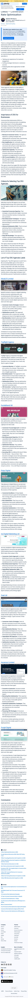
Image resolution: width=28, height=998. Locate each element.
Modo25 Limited (7, 279)
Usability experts (17, 958)
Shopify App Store (8, 981)
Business (3, 23)
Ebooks (2, 933)
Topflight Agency (7, 342)
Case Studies (3, 931)
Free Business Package (18, 942)
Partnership (16, 928)
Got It (20, 9)
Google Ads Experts (17, 951)
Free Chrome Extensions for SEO (10, 973)
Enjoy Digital (5, 471)
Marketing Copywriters (18, 953)
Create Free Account (8, 38)
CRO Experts (16, 957)
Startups (15, 940)
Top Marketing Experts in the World (19, 949)
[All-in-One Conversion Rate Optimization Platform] (5, 4)
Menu (24, 3)
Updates (2, 935)
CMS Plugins (16, 935)
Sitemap (2, 939)
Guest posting (16, 933)
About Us (2, 926)
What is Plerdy (14, 996)
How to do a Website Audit (5, 952)
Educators (16, 939)
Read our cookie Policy (20, 6)
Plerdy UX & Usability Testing (10, 970)
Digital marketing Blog (10, 23)
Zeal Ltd (4, 595)
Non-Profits (16, 937)
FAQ (1, 937)
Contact (2, 928)
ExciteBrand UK (7, 405)
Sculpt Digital (6, 727)
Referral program (17, 931)
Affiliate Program (17, 926)
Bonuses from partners (18, 930)
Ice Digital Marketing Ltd (10, 534)
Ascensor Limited (7, 662)
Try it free (14, 992)
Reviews (2, 930)
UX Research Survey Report (6, 950)
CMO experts (16, 955)
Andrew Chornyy (10, 18)
